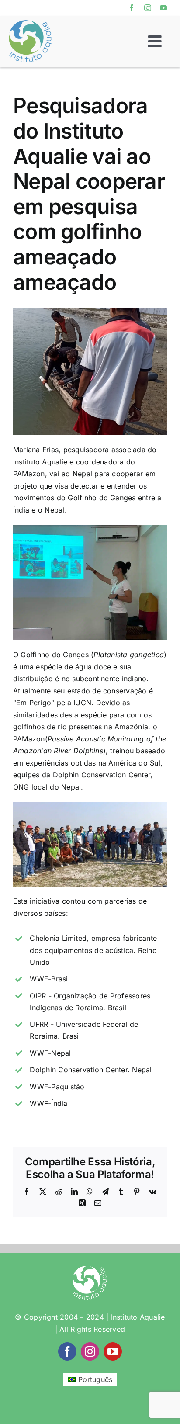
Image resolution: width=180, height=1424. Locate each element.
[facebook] (131, 7)
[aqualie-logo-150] (30, 23)
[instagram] (147, 7)
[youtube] (163, 7)
